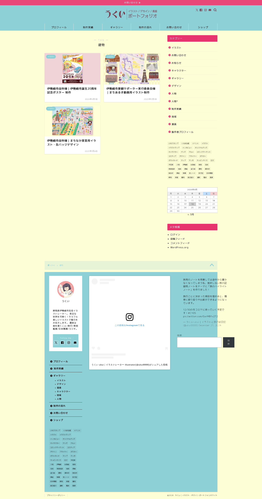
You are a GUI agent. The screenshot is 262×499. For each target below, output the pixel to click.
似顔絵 (193, 165)
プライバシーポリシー (56, 495)
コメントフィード (180, 243)
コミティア (172, 156)
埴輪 (185, 169)
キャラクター (179, 70)
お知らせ (176, 63)
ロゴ (212, 160)
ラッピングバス (202, 160)
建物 (200, 169)
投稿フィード (177, 238)
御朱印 (207, 169)
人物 (174, 93)
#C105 (192, 313)
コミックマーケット (203, 152)
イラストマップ (174, 148)
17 (185, 204)
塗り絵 (193, 169)
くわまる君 (185, 143)
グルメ (191, 152)
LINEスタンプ (173, 143)
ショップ (203, 27)
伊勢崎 (185, 165)
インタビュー (187, 148)
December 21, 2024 (210, 325)
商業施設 (172, 169)
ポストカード (173, 160)
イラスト (176, 47)
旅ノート (192, 173)
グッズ (183, 152)
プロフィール (59, 27)
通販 (198, 177)
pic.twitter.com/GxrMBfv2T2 (200, 316)
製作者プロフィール (182, 132)
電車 (205, 177)
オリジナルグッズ (201, 148)
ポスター (203, 156)
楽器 (176, 177)
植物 (170, 177)
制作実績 (88, 27)
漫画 (174, 124)
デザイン (176, 85)
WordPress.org (179, 247)
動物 (200, 165)
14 (214, 200)
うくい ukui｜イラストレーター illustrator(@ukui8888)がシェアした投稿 (130, 364)
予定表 (171, 165)
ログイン (175, 234)
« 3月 (191, 214)
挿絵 (178, 173)
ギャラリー (116, 27)
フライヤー (192, 156)
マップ (183, 160)
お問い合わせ (174, 27)
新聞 (184, 173)
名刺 (206, 165)
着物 (182, 177)
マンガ (191, 160)
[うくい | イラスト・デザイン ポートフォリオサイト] (131, 20)
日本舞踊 (210, 173)
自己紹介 (191, 177)
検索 (179, 335)
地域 (174, 116)
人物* (175, 101)
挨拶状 (171, 173)
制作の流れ (145, 27)
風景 (211, 177)
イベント (195, 143)
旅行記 (201, 173)
